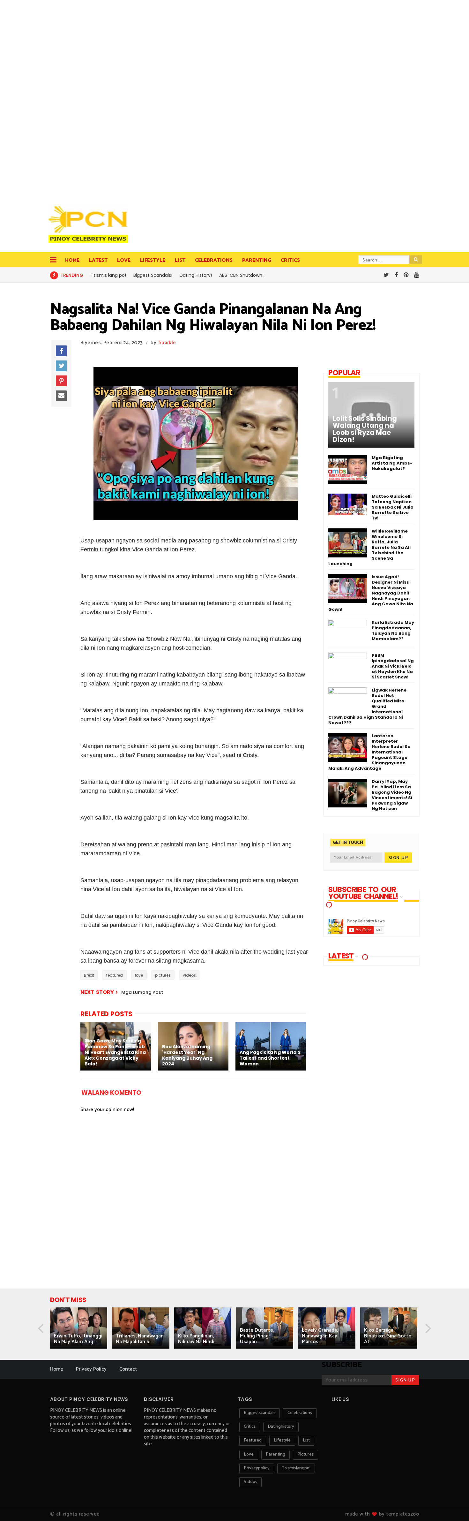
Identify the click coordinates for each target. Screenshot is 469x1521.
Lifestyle (152, 260)
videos (189, 975)
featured (114, 975)
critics (250, 1426)
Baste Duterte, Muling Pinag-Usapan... (257, 1336)
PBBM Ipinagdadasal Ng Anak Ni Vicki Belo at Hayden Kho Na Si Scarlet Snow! (393, 666)
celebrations (299, 1413)
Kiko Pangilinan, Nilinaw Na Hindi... (197, 1339)
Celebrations (214, 260)
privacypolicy (257, 1468)
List (180, 260)
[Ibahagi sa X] (61, 365)
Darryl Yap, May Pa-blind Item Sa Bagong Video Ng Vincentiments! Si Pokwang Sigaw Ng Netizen (392, 795)
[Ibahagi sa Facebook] (61, 350)
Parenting (256, 260)
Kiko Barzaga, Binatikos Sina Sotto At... (388, 1336)
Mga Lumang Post (142, 992)
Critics (290, 260)
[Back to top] (453, 1505)
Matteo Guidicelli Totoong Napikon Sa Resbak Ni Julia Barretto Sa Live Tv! (392, 507)
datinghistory (281, 1426)
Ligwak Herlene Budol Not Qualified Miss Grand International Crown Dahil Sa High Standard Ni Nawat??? (367, 706)
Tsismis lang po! (108, 275)
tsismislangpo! (296, 1468)
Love (123, 260)
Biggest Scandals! (152, 275)
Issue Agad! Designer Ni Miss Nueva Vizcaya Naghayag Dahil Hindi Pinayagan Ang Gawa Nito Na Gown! (370, 593)
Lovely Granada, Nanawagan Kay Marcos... (320, 1336)
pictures (163, 975)
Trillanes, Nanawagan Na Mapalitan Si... (140, 1339)
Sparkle (167, 342)
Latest (98, 260)
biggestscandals (259, 1413)
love (139, 975)
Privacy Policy (91, 1369)
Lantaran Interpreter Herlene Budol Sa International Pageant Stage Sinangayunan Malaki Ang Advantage (369, 752)
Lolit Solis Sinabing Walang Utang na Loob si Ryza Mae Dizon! (365, 429)
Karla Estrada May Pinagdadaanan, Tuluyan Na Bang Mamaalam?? (393, 630)
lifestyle (282, 1440)
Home (72, 260)
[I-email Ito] (61, 395)
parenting (275, 1454)
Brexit (89, 975)
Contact (128, 1369)
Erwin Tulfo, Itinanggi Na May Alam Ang (78, 1339)
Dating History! (196, 275)
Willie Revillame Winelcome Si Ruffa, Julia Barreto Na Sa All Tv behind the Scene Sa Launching (369, 547)
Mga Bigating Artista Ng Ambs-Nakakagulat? (392, 463)
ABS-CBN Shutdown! (241, 275)
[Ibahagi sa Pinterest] (61, 380)
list (306, 1440)
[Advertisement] (90, 99)
